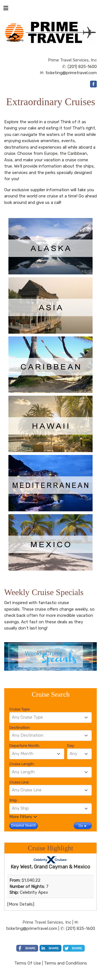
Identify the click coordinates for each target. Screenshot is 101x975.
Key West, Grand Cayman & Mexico (50, 867)
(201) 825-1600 (82, 66)
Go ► (83, 826)
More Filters (21, 816)
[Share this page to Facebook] (27, 948)
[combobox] (50, 717)
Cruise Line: (19, 782)
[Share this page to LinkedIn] (50, 948)
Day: (71, 745)
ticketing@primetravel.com (71, 72)
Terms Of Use (27, 963)
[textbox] (50, 717)
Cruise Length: (22, 764)
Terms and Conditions (65, 963)
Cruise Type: (19, 709)
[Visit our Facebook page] (93, 84)
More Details (21, 904)
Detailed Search (23, 825)
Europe (51, 153)
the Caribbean (73, 153)
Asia (8, 159)
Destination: (19, 727)
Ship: (13, 800)
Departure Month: (24, 745)
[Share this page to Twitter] (74, 948)
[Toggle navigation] (5, 9)
